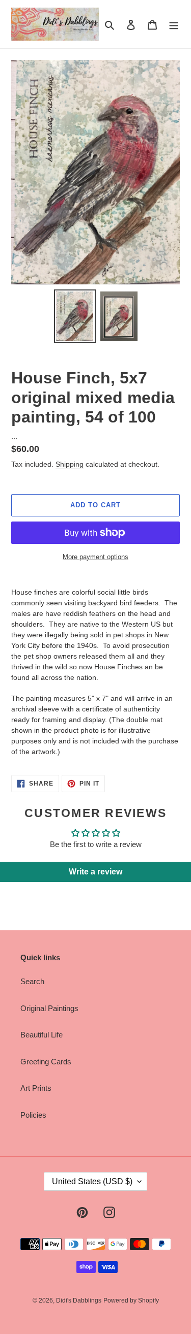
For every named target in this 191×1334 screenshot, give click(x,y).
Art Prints (35, 1088)
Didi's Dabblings (78, 1300)
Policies (33, 1115)
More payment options (95, 557)
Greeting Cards (45, 1061)
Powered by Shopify (131, 1300)
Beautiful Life (41, 1034)
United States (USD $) (92, 1181)
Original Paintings (49, 1008)
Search (32, 981)
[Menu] (173, 24)
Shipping (70, 464)
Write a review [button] (95, 871)
